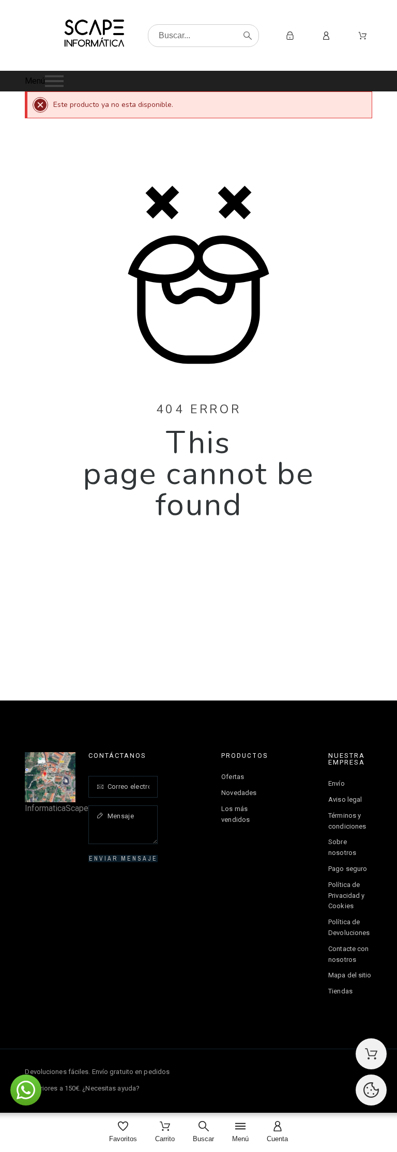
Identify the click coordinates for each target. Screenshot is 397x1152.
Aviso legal (345, 799)
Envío (336, 783)
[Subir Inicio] (371, 1090)
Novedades (238, 793)
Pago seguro (347, 869)
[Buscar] (247, 35)
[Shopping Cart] (371, 1053)
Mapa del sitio (349, 975)
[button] (198, 81)
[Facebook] (341, 1079)
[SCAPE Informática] (94, 35)
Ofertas (232, 777)
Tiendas (340, 991)
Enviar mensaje (123, 858)
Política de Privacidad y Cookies (346, 895)
